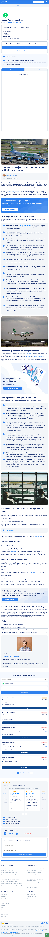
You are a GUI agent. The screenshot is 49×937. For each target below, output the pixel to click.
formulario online (14, 551)
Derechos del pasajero (6, 868)
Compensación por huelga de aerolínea (35, 868)
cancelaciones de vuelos (13, 191)
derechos (29, 353)
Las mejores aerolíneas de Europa (34, 870)
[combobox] (24, 679)
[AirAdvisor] (6, 2)
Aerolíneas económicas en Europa (34, 874)
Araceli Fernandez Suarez (31, 794)
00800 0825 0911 (38, 536)
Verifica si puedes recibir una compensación (24, 50)
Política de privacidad (32, 896)
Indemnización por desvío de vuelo (9, 881)
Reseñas (3, 905)
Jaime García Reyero (11, 175)
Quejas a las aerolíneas (11, 9)
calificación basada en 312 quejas (14, 22)
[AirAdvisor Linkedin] (47, 923)
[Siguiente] (26, 814)
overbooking (28, 356)
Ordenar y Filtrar (22, 74)
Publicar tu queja (24, 47)
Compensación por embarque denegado (10, 879)
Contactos (3, 916)
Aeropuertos (4, 888)
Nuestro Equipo (4, 898)
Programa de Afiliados (6, 912)
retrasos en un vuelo (25, 225)
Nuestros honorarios (5, 901)
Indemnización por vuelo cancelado (9, 874)
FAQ (2, 909)
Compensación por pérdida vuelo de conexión (11, 877)
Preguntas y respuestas (36, 69)
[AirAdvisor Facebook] (42, 923)
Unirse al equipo (5, 903)
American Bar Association (14, 932)
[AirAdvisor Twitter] (44, 923)
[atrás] (23, 814)
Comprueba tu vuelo (12, 388)
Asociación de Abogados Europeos (38, 930)
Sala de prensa (4, 914)
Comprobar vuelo (24, 692)
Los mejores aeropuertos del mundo (35, 882)
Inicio (3, 9)
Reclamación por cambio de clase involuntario (11, 883)
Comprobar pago (24, 708)
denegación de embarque (38, 356)
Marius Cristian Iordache (14, 794)
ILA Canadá (4, 932)
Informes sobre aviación (32, 887)
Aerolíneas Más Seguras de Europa (34, 872)
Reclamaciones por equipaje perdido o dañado (11, 885)
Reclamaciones (13, 69)
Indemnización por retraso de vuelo (9, 872)
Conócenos (3, 896)
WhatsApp (33, 572)
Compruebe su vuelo (10, 209)
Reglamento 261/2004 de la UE (22, 355)
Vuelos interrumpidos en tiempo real (35, 885)
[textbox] (23, 679)
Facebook (10, 563)
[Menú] (47, 2)
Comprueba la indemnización (24, 854)
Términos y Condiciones (32, 898)
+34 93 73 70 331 (9, 530)
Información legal (31, 894)
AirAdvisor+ (4, 894)
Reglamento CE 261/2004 (7, 870)
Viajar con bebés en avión (32, 877)
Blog (2, 907)
